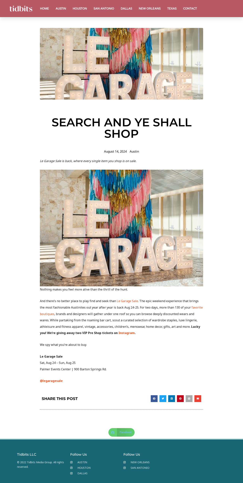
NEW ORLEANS (150, 8)
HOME (44, 8)
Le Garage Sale (127, 301)
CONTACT (190, 8)
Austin (134, 151)
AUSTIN (61, 8)
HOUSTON (80, 8)
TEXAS (172, 8)
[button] (154, 398)
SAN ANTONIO (104, 8)
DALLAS (126, 8)
